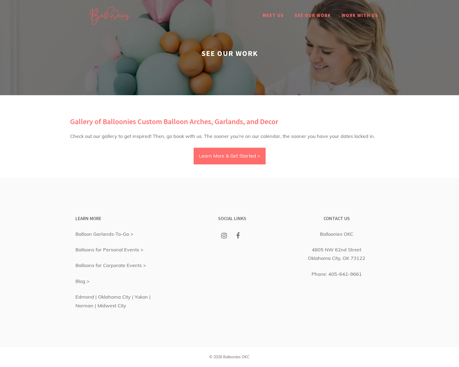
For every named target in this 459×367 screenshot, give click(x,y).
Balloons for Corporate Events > (110, 265)
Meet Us (273, 15)
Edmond (84, 297)
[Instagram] (224, 236)
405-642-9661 (345, 274)
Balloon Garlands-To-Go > (104, 234)
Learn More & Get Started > (229, 156)
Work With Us (360, 15)
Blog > (82, 281)
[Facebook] (238, 236)
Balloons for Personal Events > (109, 250)
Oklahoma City (114, 297)
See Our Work (313, 15)
